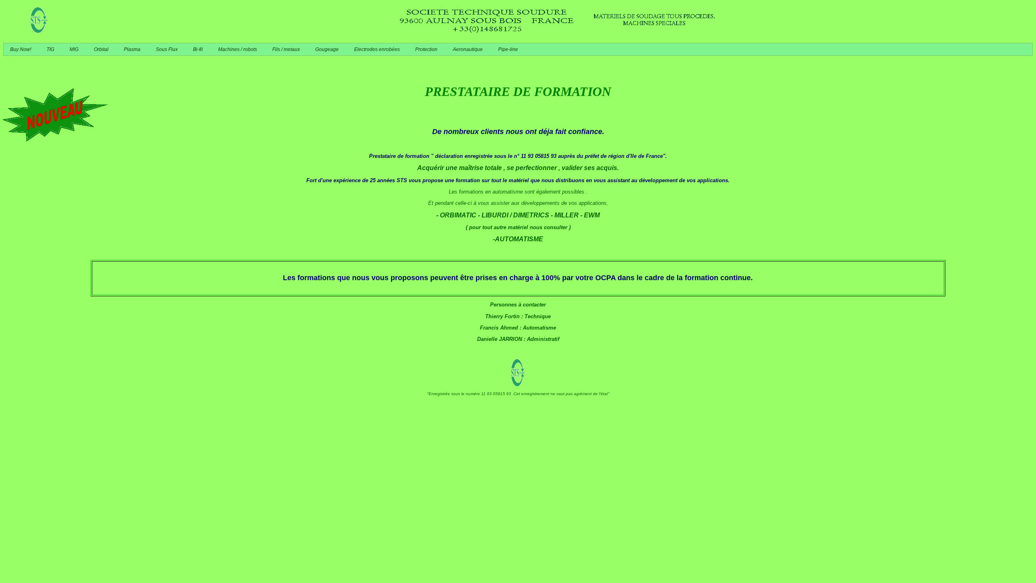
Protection (426, 49)
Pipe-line (508, 49)
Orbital (101, 49)
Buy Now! (20, 49)
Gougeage (327, 49)
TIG (50, 49)
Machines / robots (237, 49)
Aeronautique (468, 49)
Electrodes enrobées (377, 49)
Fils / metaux (286, 49)
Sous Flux (167, 49)
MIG (74, 49)
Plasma (132, 49)
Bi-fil (198, 49)
